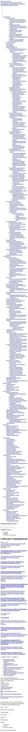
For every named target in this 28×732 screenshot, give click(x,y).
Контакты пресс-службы (13, 390)
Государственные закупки (19, 173)
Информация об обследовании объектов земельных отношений (19, 146)
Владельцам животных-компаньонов (19, 95)
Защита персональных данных (17, 226)
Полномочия (10, 45)
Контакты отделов (17, 189)
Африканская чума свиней (19, 75)
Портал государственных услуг (9, 691)
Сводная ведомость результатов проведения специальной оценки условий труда (18, 209)
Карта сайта (4, 699)
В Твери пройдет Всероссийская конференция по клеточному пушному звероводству (14, 610)
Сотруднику (13, 212)
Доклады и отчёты (14, 258)
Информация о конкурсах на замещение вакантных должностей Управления (20, 196)
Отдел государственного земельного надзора (16, 132)
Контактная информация (16, 34)
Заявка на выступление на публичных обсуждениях (16, 373)
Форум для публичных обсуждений (15, 362)
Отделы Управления (12, 47)
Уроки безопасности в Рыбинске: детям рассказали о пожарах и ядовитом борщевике (13, 653)
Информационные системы (11, 664)
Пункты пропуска (17, 118)
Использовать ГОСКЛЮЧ (16, 281)
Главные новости (11, 384)
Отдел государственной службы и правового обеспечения (18, 191)
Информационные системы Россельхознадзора (14, 378)
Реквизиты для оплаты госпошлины (18, 182)
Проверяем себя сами (12, 410)
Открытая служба (11, 221)
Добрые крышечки (20, 217)
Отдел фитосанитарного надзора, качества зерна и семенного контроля (18, 50)
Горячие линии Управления (17, 399)
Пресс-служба (7, 383)
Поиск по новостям (9, 675)
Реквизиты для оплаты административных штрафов (20, 179)
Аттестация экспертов (12, 381)
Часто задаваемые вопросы (16, 41)
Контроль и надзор (11, 257)
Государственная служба (19, 198)
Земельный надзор (8, 663)
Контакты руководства (12, 426)
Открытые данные (11, 240)
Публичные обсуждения (13, 360)
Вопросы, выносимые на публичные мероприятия (16, 368)
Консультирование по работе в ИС (15, 415)
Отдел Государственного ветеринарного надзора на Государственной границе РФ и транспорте (18, 115)
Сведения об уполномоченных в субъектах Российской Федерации (18, 408)
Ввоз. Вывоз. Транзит (9, 659)
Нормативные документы (13, 416)
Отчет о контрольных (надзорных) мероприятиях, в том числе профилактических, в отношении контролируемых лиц (18, 335)
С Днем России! (5, 617)
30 (12, 656)
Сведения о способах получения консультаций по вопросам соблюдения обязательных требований (18, 270)
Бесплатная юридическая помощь (18, 400)
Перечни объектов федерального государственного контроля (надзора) (16, 285)
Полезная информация (12, 392)
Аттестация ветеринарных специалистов (17, 380)
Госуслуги (9, 277)
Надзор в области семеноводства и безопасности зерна (12, 669)
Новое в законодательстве (10, 671)
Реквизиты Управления (16, 35)
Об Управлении (11, 18)
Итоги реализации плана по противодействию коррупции (17, 243)
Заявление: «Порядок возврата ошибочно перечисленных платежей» (17, 358)
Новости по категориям (13, 387)
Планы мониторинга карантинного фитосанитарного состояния (18, 229)
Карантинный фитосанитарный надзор (14, 667)
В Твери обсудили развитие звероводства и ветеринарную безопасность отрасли (12, 562)
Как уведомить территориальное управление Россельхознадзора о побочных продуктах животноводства (18, 323)
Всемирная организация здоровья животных (12, 696)
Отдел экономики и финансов (17, 176)
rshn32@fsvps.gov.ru (6, 688)
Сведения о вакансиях (18, 174)
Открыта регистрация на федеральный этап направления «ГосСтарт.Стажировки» (13, 572)
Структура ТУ (10, 43)
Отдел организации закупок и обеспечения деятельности (17, 168)
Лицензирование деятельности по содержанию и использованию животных (19, 79)
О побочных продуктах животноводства (18, 327)
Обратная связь (10, 423)
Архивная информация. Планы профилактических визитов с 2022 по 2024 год (18, 296)
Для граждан (7, 391)
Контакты (15, 200)
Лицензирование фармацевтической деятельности (17, 104)
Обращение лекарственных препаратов (14, 672)
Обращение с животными (13, 307)
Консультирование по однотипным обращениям (16, 234)
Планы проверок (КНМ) (16, 222)
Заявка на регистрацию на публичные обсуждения (16, 370)
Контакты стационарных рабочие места (17, 430)
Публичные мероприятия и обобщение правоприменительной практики (18, 290)
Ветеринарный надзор (9, 660)
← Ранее (3, 656)
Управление (7, 16)
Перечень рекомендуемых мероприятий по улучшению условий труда (17, 205)
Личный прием (10, 46)
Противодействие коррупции (14, 241)
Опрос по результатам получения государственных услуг (18, 279)
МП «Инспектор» (14, 283)
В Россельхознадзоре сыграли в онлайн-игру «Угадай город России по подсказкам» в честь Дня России (13, 629)
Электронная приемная (12, 435)
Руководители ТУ (11, 42)
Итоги (5, 666)
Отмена (9, 529)
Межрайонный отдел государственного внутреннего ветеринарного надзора (17, 89)
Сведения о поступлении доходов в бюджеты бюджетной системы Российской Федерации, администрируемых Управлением (18, 341)
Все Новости (10, 386)
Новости (6, 533)
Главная (6, 532)
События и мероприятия (10, 674)
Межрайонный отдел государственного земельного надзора (17, 151)
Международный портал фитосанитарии (11, 694)
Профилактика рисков (15, 232)
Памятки (12, 396)
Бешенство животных (18, 74)
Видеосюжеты (10, 388)
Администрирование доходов (14, 344)
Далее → (16, 656)
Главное (6, 662)
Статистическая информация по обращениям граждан (18, 420)
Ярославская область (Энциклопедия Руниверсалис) (17, 25)
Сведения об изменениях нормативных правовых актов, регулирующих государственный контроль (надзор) (19, 59)
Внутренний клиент (18, 213)
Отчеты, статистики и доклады (17, 224)
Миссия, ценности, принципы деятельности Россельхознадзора (18, 20)
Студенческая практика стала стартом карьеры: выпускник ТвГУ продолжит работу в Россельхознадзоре (14, 552)
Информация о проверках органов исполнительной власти (19, 142)
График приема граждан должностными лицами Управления (16, 32)
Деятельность (7, 256)
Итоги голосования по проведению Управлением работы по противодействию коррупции (18, 247)
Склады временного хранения (14, 304)
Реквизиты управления (18, 177)
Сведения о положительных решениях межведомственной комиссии (17, 237)
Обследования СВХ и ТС (16, 305)
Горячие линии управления (17, 39)
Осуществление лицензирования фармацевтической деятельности (17, 84)
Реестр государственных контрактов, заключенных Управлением (16, 252)
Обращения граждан (12, 418)
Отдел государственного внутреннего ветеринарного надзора (17, 65)
